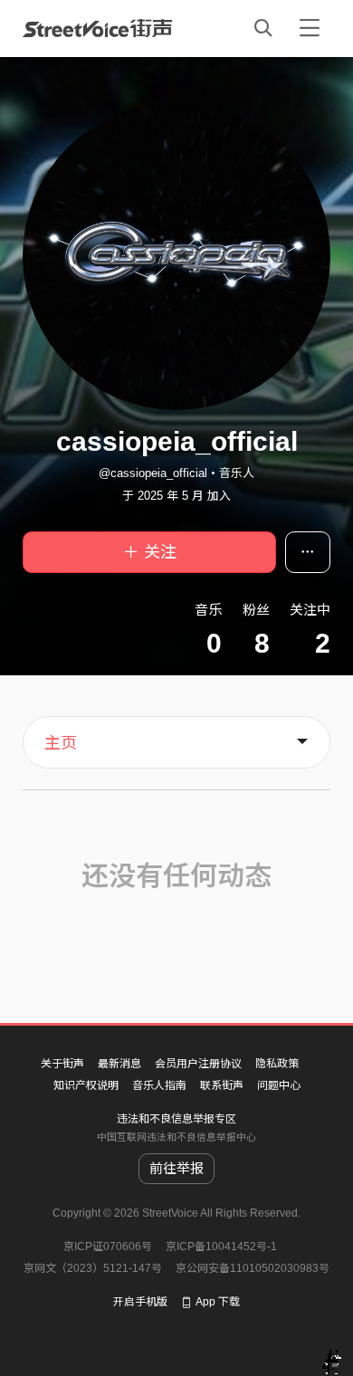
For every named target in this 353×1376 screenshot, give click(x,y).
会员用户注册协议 (198, 1063)
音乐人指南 (159, 1085)
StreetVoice (97, 28)
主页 (60, 743)
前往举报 (176, 1168)
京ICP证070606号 (107, 1246)
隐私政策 (277, 1063)
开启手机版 (140, 1301)
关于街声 (62, 1063)
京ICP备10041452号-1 (221, 1246)
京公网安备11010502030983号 (252, 1268)
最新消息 (119, 1063)
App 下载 (218, 1301)
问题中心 (279, 1085)
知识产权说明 (86, 1085)
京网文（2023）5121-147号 (93, 1268)
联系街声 (221, 1085)
